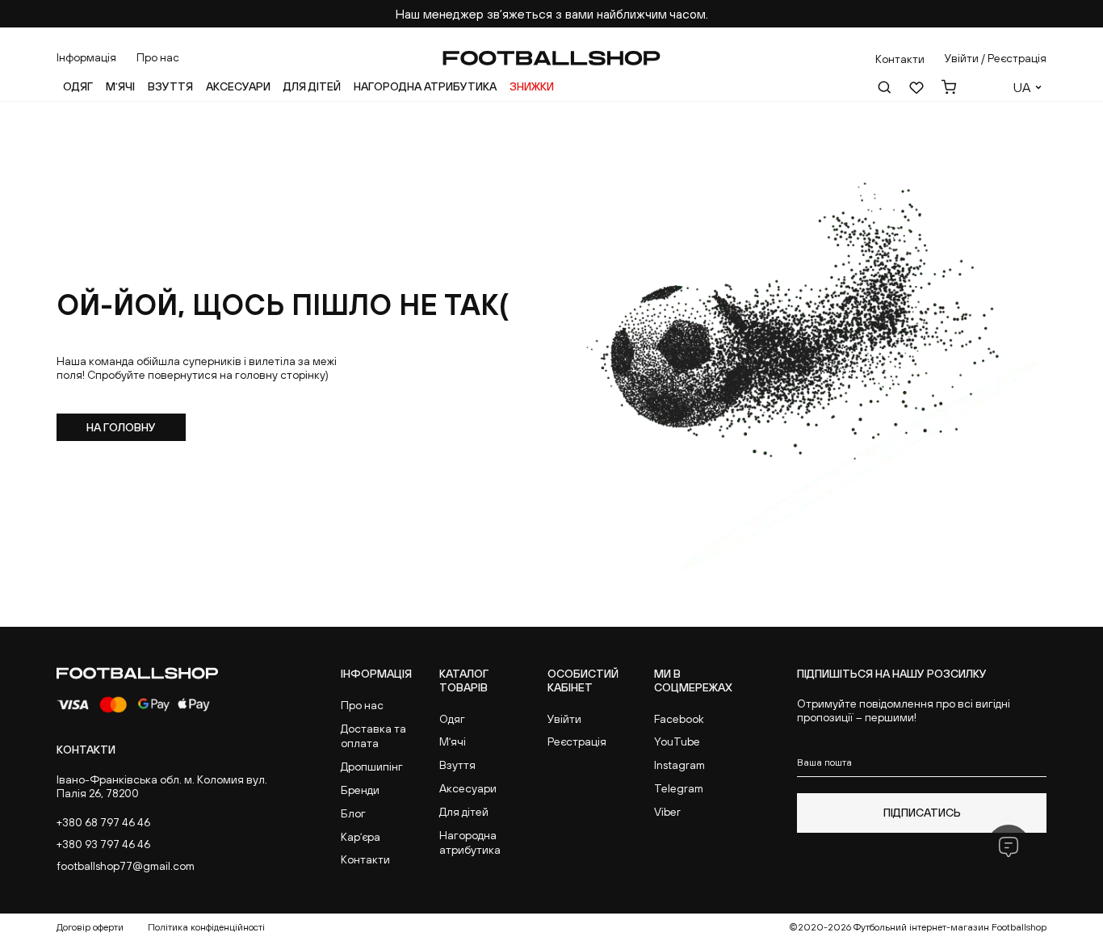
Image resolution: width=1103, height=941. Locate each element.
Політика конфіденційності (206, 927)
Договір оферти (90, 927)
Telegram (678, 788)
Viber (667, 811)
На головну (121, 427)
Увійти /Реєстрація (995, 58)
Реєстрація (576, 741)
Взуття (170, 86)
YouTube (677, 741)
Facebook (679, 718)
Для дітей (312, 86)
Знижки (532, 86)
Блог (353, 813)
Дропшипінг (372, 766)
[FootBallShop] (551, 58)
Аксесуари (238, 86)
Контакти (365, 859)
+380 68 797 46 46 (103, 822)
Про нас (157, 57)
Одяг (78, 86)
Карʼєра (360, 836)
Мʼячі (120, 86)
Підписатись (922, 812)
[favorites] (916, 87)
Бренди (360, 789)
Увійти (564, 718)
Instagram (679, 764)
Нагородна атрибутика (425, 86)
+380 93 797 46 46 (103, 844)
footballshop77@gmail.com (126, 865)
